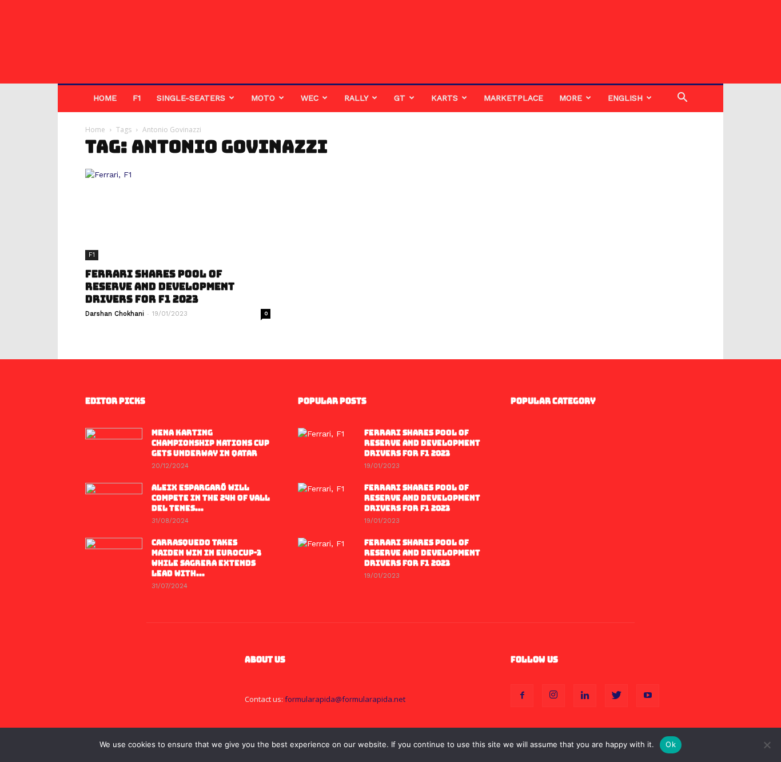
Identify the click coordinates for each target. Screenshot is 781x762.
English (625, 97)
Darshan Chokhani (114, 314)
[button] (682, 98)
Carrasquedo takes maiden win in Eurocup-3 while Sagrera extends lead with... (206, 558)
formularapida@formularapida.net (345, 699)
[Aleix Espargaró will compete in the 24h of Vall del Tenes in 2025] (113, 503)
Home (105, 97)
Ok (671, 744)
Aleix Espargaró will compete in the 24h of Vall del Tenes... (211, 498)
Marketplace (513, 97)
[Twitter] (616, 695)
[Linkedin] (584, 695)
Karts (444, 97)
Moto (263, 97)
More (570, 97)
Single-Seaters (191, 97)
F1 (137, 97)
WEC (309, 97)
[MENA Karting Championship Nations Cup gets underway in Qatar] (113, 448)
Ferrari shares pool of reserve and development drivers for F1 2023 (159, 286)
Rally (356, 97)
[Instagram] (553, 695)
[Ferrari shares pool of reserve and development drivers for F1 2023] (177, 214)
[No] (766, 745)
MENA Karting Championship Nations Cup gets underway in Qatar (210, 443)
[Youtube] (647, 695)
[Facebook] (522, 695)
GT (399, 97)
